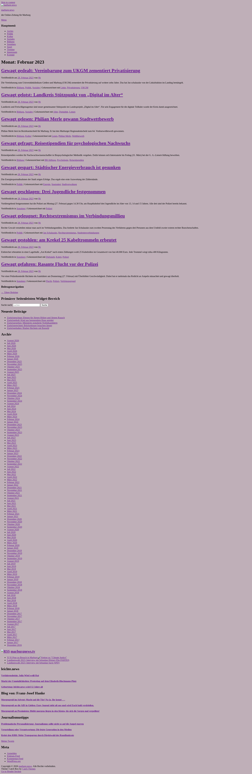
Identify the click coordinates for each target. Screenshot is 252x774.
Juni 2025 (11, 377)
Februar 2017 (13, 640)
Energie (46, 184)
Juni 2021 (11, 503)
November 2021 (14, 490)
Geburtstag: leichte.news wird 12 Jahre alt (22, 687)
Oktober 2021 (13, 493)
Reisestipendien (76, 160)
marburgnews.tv (23, 651)
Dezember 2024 (14, 393)
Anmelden (12, 753)
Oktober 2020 (13, 524)
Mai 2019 (11, 569)
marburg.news (7, 10)
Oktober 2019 (13, 556)
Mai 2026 (11, 348)
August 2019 (13, 561)
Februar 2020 (13, 545)
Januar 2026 (12, 359)
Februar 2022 (13, 482)
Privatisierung (73, 87)
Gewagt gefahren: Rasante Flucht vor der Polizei (49, 264)
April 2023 (12, 445)
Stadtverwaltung (69, 184)
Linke (63, 87)
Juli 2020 (11, 532)
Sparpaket (56, 184)
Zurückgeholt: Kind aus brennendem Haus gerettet (30, 320)
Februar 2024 (13, 419)
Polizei (49, 208)
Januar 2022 (12, 485)
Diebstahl (50, 257)
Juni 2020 (11, 535)
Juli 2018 (11, 595)
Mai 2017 (11, 632)
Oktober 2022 (13, 461)
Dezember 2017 (14, 613)
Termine (11, 49)
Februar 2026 (13, 356)
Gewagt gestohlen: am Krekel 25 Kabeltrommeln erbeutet (59, 239)
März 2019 (12, 574)
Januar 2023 (12, 453)
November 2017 (14, 616)
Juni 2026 (11, 346)
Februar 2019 (13, 577)
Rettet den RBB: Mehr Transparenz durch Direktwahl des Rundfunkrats (37, 735)
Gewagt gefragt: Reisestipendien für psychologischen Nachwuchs (65, 143)
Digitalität (63, 112)
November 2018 (14, 584)
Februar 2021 (13, 514)
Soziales (11, 39)
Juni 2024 (11, 409)
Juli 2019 (11, 563)
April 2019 (12, 571)
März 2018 (12, 605)
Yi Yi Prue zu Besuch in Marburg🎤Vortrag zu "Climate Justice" (37, 657)
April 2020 (12, 540)
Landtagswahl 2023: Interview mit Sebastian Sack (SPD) (33, 663)
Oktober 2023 (13, 430)
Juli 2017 (11, 627)
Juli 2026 (11, 343)
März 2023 (12, 448)
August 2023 (13, 435)
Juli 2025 (11, 374)
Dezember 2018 (14, 582)
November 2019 (14, 553)
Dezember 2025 (14, 361)
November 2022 (14, 458)
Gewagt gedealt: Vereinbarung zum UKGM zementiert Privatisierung (70, 70)
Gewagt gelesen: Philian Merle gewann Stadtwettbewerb (57, 119)
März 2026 (12, 353)
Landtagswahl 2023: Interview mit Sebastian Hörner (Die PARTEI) (38, 660)
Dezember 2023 (14, 424)
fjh (39, 77)
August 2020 (13, 529)
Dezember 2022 (14, 456)
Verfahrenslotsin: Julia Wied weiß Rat (20, 675)
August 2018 (13, 592)
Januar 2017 (12, 642)
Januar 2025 (12, 390)
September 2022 (14, 464)
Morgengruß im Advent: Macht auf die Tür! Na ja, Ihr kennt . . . (33, 699)
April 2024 (12, 414)
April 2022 (12, 477)
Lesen (54, 136)
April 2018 (12, 603)
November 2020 (14, 521)
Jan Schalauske (50, 232)
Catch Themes (28, 769)
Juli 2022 (11, 469)
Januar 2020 (12, 548)
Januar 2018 (12, 611)
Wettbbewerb (78, 136)
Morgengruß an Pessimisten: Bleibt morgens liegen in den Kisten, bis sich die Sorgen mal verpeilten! (50, 711)
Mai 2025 (11, 380)
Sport (9, 47)
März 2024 (12, 416)
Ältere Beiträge (9, 292)
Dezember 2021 (14, 487)
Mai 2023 (11, 443)
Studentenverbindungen (88, 232)
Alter (55, 112)
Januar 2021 (12, 516)
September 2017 (14, 621)
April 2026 (12, 351)
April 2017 (12, 634)
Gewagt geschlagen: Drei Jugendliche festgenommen (53, 191)
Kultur (10, 36)
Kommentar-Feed (15, 758)
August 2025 (13, 372)
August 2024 (13, 403)
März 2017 (12, 637)
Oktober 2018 (13, 587)
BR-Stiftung (50, 160)
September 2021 (14, 495)
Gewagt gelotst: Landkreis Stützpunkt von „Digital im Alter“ (62, 94)
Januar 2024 (12, 422)
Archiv (10, 31)
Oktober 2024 (13, 398)
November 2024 (14, 395)
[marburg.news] (9, 5)
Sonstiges (11, 44)
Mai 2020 (11, 537)
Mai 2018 (11, 600)
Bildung (10, 41)
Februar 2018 (13, 608)
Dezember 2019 (14, 550)
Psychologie (62, 160)
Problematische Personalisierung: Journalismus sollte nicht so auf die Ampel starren (42, 724)
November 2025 (14, 364)
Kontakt (10, 55)
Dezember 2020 (14, 519)
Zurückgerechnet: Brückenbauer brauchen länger (29, 325)
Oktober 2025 (13, 367)
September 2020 (14, 527)
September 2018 (14, 590)
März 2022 (12, 479)
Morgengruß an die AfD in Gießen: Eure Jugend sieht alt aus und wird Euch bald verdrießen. (47, 705)
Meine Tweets (7, 741)
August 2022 (13, 466)
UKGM (84, 87)
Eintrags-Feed (13, 756)
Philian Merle (64, 136)
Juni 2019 (11, 566)
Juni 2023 (11, 440)
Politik (10, 34)
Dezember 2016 (14, 645)
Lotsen (72, 112)
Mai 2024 (11, 411)
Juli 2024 (11, 406)
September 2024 (14, 401)
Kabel (58, 257)
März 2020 (12, 542)
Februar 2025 (13, 388)
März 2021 (12, 511)
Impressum (12, 52)
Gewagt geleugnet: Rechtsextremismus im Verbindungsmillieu (63, 215)
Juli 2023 (11, 437)
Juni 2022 (11, 472)
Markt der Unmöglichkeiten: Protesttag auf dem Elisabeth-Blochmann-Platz (38, 681)
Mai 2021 (11, 506)
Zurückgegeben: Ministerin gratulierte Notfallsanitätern (32, 323)
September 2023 (14, 432)
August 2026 (13, 340)
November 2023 (14, 427)
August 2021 (13, 498)
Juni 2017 (11, 629)
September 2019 (14, 558)
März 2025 (12, 385)
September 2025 (14, 369)
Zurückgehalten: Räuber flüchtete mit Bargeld (28, 328)
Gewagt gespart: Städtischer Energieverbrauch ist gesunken (61, 167)
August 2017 (13, 624)
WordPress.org (14, 761)
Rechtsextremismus (67, 232)
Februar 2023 (13, 451)
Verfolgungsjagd (68, 281)
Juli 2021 (11, 500)
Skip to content (8, 2)
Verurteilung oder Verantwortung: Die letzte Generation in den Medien (36, 729)
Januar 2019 (12, 579)
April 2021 (12, 508)
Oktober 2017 (13, 619)
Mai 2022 (11, 474)
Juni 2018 (11, 598)
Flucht (49, 281)
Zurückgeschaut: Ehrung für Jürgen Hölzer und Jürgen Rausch (36, 317)
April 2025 (12, 382)
